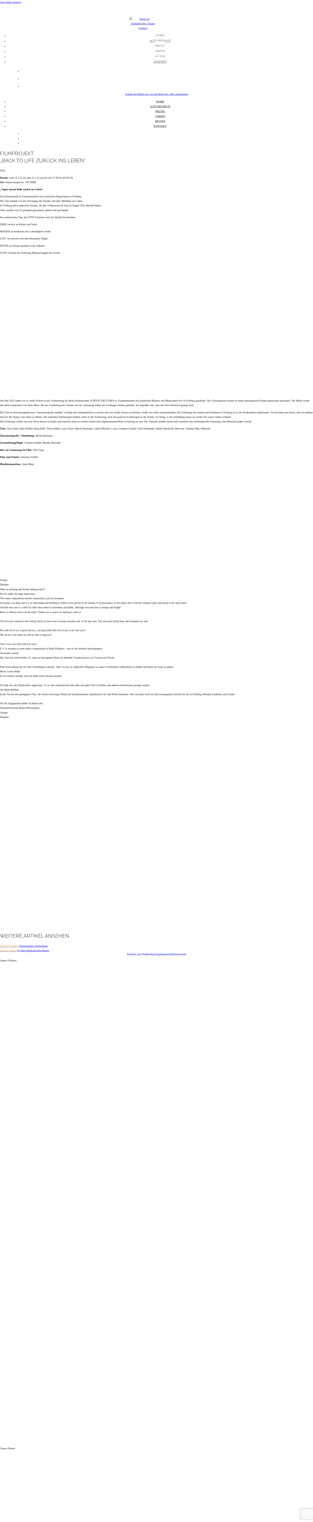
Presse (160, 111)
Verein (160, 116)
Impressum (166, 954)
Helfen (160, 121)
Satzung (155, 954)
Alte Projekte (160, 106)
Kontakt (160, 126)
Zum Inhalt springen (10, 2)
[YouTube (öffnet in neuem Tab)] (167, 85)
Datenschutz (179, 954)
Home (160, 101)
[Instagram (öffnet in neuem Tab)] (167, 78)
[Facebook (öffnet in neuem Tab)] (167, 70)
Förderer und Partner (139, 954)
